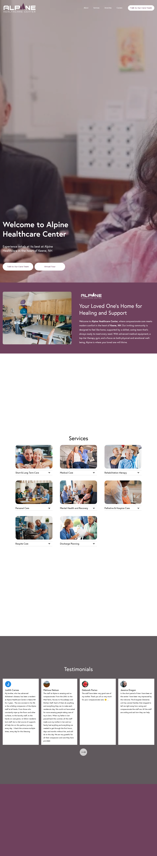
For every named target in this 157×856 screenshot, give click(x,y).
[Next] (83, 752)
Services (96, 8)
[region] (78, 712)
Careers (119, 8)
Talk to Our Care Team (141, 8)
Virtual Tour (49, 266)
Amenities (108, 8)
